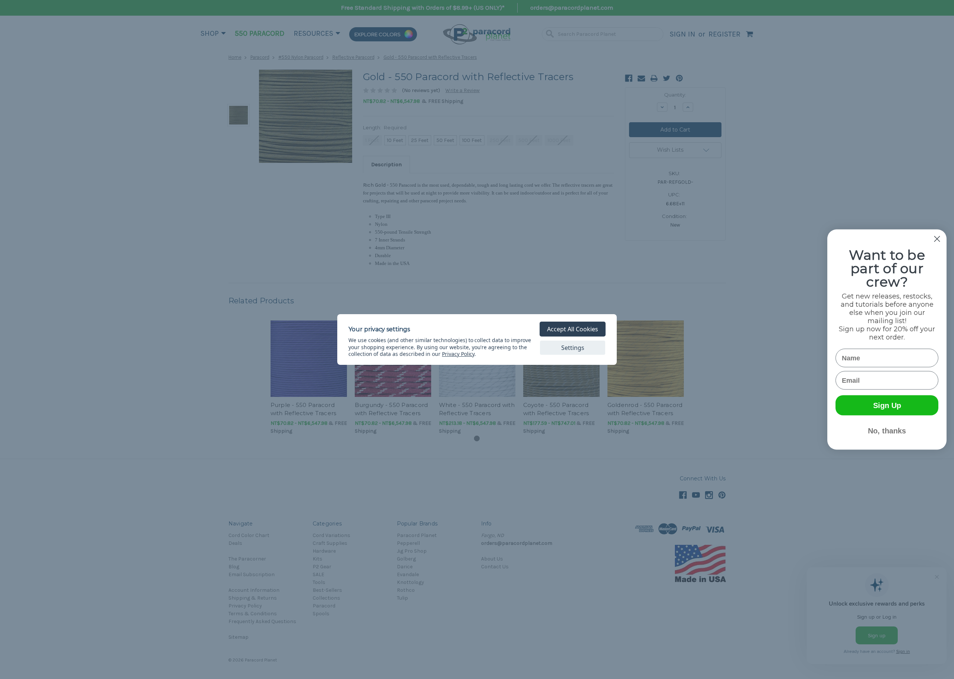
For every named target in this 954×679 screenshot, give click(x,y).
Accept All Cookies (572, 329)
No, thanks (887, 431)
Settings (572, 348)
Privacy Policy (458, 353)
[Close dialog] (937, 239)
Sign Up (887, 405)
